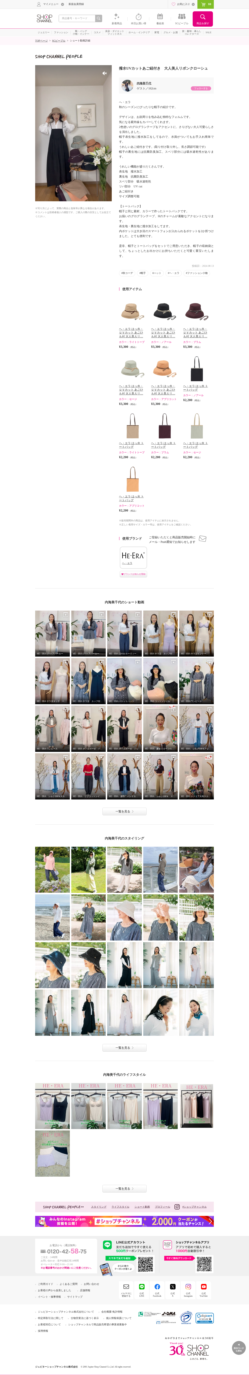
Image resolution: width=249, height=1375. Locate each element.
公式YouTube (204, 1294)
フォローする (201, 88)
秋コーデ (128, 273)
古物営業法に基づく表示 (85, 1318)
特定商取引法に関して (50, 1318)
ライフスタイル (120, 1206)
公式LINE (141, 1294)
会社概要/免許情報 (111, 1311)
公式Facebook (157, 1294)
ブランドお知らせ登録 (134, 574)
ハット (157, 273)
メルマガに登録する (126, 1294)
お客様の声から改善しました (54, 1290)
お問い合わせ (91, 1284)
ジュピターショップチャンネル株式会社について (66, 1311)
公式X (172, 1294)
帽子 (143, 273)
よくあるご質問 (68, 1284)
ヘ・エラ (174, 273)
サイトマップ (75, 1296)
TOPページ (41, 40)
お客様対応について (49, 1324)
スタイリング (98, 1206)
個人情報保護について (119, 1318)
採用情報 (43, 1331)
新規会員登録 (76, 4)
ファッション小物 (197, 273)
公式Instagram (188, 1294)
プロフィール (162, 1206)
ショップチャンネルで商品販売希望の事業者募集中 (97, 1324)
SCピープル (58, 40)
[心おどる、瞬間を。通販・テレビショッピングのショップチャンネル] (44, 18)
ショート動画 (142, 1206)
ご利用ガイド (45, 1284)
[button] (205, 1318)
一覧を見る (123, 811)
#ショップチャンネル (194, 1206)
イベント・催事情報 (49, 1296)
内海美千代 (144, 83)
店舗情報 (85, 1290)
